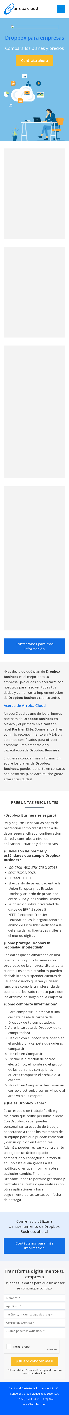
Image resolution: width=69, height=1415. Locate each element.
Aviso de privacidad (35, 1373)
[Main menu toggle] (61, 9)
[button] (34, 60)
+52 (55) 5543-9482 (27, 1399)
